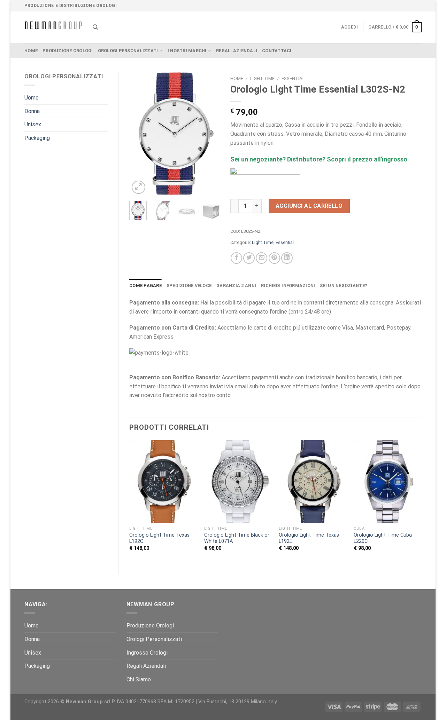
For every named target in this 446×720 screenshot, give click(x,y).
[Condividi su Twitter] (249, 258)
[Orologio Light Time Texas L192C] (163, 481)
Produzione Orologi (68, 50)
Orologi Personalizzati (128, 50)
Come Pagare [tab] (145, 285)
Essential (293, 78)
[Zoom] (138, 187)
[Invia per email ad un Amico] (261, 258)
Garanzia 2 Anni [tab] (236, 285)
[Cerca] (95, 27)
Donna (32, 111)
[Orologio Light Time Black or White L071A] (238, 481)
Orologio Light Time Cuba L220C (383, 538)
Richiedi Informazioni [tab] (288, 285)
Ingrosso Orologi (147, 652)
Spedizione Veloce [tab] (189, 285)
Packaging (37, 138)
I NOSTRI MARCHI (187, 50)
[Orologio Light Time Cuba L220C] (388, 481)
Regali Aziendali (236, 50)
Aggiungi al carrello (309, 206)
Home (236, 78)
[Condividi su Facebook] (236, 258)
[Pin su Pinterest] (274, 258)
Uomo (31, 97)
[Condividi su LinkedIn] (287, 258)
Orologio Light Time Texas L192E (309, 538)
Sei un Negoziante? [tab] (343, 285)
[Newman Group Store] (53, 27)
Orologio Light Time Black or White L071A (236, 538)
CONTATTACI (277, 50)
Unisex (32, 124)
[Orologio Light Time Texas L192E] (313, 481)
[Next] (209, 133)
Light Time (262, 78)
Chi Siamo (138, 679)
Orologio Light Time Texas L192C (159, 538)
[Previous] (139, 133)
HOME (31, 50)
